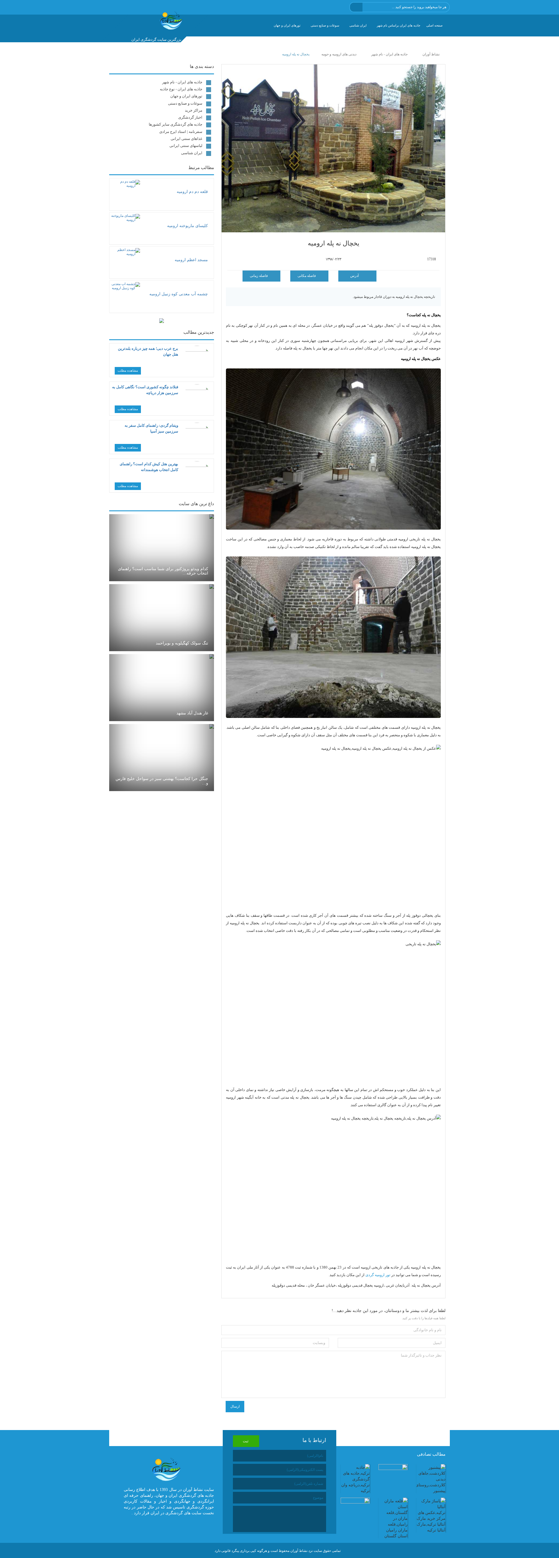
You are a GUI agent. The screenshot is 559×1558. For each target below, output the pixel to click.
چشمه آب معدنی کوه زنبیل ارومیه (178, 294)
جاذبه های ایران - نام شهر (182, 82)
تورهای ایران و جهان (287, 25)
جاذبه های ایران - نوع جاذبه (181, 89)
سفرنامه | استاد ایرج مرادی (180, 131)
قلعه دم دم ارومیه (192, 191)
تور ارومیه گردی (377, 1275)
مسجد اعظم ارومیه (191, 260)
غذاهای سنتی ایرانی (186, 138)
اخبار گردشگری (190, 117)
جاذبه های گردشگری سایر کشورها (175, 124)
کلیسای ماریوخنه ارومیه (187, 226)
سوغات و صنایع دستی (325, 25)
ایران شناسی (358, 25)
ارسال (235, 1406)
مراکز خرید (193, 110)
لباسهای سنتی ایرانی (185, 145)
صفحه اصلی (434, 25)
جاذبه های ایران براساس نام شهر (398, 25)
